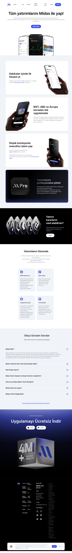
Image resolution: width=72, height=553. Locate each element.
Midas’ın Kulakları (36, 4)
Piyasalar (24, 505)
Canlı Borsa (45, 4)
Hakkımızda (25, 483)
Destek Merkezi (24, 487)
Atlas (23, 4)
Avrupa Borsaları (29, 501)
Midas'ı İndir (36, 26)
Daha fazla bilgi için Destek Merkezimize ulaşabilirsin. (36, 403)
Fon (28, 492)
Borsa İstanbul (29, 484)
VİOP (29, 505)
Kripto (23, 509)
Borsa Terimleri (24, 501)
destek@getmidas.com (41, 504)
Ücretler (28, 4)
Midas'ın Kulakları (24, 492)
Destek (51, 4)
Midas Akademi (24, 497)
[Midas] (9, 4)
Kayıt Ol (57, 4)
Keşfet (50, 235)
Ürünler (15, 4)
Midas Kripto (29, 497)
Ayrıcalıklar (25, 512)
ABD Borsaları (29, 488)
